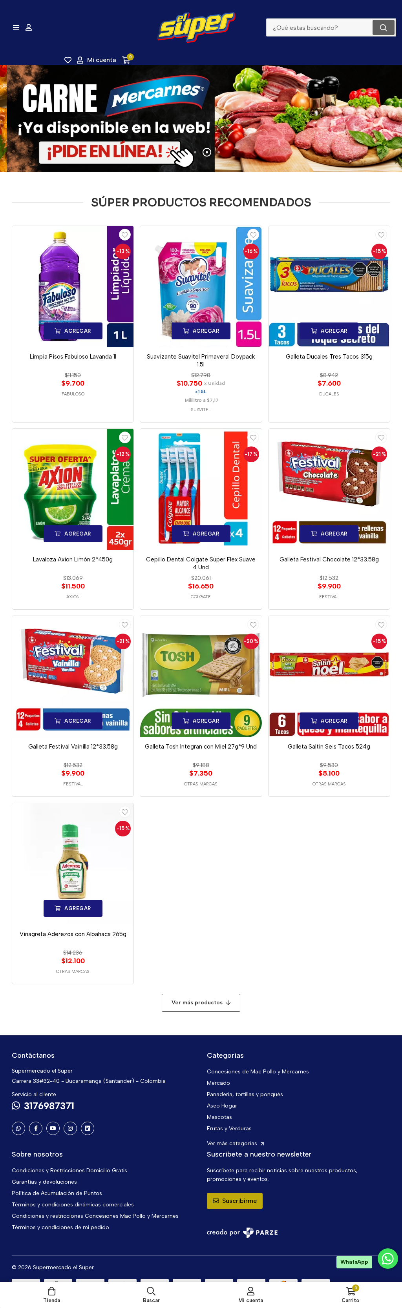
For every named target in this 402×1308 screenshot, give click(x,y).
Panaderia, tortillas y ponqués (245, 1094)
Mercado (218, 1083)
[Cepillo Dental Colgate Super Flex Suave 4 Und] (200, 489)
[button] (183, 152)
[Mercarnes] (201, 118)
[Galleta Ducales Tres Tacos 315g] (329, 286)
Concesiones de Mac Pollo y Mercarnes (258, 1071)
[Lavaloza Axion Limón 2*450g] (72, 489)
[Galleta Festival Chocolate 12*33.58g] (329, 489)
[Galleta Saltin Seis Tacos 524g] (329, 676)
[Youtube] (53, 1128)
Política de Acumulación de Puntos (57, 1193)
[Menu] (16, 27)
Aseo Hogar (222, 1105)
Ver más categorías (233, 1143)
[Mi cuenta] (29, 27)
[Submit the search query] (384, 27)
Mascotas (219, 1117)
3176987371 (49, 1105)
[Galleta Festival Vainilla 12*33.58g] (72, 676)
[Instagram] (70, 1128)
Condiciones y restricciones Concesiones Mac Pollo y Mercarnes (95, 1216)
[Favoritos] (67, 60)
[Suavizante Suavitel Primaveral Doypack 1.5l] (200, 286)
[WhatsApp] (18, 1128)
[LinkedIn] (87, 1128)
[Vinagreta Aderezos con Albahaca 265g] (72, 863)
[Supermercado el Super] (196, 27)
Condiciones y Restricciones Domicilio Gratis (69, 1170)
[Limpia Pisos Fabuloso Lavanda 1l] (72, 286)
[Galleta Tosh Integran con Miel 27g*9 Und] (200, 676)
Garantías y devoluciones (44, 1182)
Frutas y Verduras (229, 1128)
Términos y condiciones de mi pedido (60, 1227)
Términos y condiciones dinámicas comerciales (73, 1204)
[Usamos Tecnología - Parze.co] (242, 1233)
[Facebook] (35, 1128)
